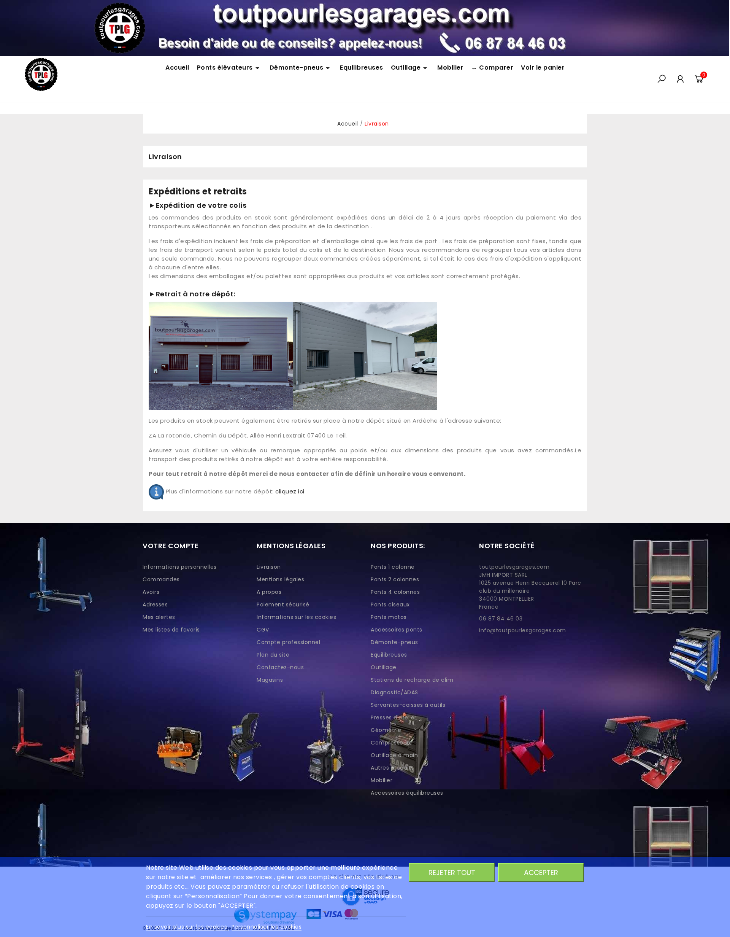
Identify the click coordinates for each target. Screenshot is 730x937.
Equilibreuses (389, 655)
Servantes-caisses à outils (408, 705)
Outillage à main (394, 755)
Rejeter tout (451, 872)
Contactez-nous (280, 667)
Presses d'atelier (394, 717)
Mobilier (381, 780)
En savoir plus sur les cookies (187, 927)
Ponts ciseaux (390, 604)
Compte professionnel (288, 642)
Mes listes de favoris (171, 629)
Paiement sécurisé (283, 604)
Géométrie (386, 730)
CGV (263, 629)
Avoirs (151, 592)
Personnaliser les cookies (267, 927)
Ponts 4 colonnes (395, 592)
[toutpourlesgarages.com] (364, 28)
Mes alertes (159, 617)
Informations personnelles (180, 567)
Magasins (270, 680)
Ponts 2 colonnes (395, 579)
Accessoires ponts (396, 629)
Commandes (161, 579)
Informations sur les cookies (296, 617)
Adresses (155, 604)
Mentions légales (280, 579)
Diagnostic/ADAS (394, 692)
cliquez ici (290, 491)
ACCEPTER (541, 872)
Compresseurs (391, 742)
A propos (269, 592)
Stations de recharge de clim (412, 680)
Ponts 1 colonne (393, 567)
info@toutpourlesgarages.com (522, 630)
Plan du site (273, 655)
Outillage (384, 667)
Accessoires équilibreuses (407, 793)
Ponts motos (389, 617)
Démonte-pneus (394, 642)
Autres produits (392, 768)
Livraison (269, 567)
